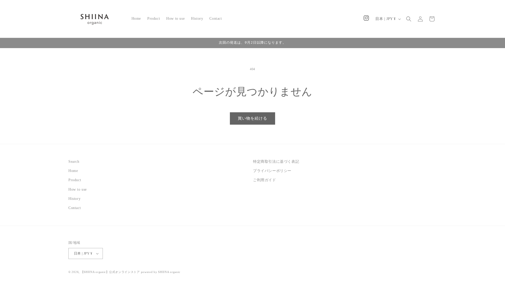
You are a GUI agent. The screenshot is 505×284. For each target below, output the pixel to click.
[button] (409, 19)
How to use (77, 189)
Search (73, 162)
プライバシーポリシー (272, 171)
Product (74, 180)
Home (73, 171)
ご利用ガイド (264, 180)
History (74, 199)
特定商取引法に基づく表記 (276, 162)
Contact (74, 208)
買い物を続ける (252, 118)
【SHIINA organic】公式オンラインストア (110, 271)
